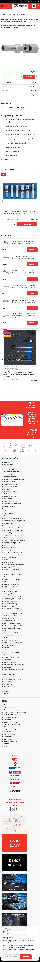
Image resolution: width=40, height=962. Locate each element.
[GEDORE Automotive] (15, 776)
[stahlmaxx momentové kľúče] (12, 415)
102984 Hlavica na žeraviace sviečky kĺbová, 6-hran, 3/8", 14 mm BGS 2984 (23, 286)
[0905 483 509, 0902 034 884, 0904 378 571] (17, 808)
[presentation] (2, 201)
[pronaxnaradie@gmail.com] (12, 808)
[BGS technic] (14, 759)
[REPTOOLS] (14, 787)
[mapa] (35, 449)
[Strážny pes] (36, 76)
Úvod (4, 15)
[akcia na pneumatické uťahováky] (14, 914)
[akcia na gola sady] (14, 894)
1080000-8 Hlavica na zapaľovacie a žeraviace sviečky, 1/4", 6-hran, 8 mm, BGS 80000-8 (23, 316)
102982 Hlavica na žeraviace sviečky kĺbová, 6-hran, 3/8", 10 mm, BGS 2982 (23, 257)
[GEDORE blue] (15, 780)
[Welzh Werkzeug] (15, 772)
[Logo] (20, 6)
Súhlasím (25, 957)
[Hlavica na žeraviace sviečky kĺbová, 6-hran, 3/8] (20, 48)
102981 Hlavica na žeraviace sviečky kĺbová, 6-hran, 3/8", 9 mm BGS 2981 (23, 242)
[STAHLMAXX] (14, 768)
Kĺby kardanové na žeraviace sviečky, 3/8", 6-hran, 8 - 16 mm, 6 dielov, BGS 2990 (19, 213)
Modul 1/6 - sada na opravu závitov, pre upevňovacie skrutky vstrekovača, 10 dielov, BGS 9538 (18, 374)
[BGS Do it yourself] (15, 763)
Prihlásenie (24, 1)
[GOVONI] (14, 790)
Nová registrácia (34, 1)
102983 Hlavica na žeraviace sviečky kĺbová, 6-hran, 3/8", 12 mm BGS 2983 (23, 272)
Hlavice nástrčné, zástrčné (17, 15)
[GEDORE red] (15, 783)
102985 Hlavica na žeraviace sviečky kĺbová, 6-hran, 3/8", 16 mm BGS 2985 (23, 301)
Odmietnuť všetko (11, 957)
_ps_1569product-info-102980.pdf (16, 107)
